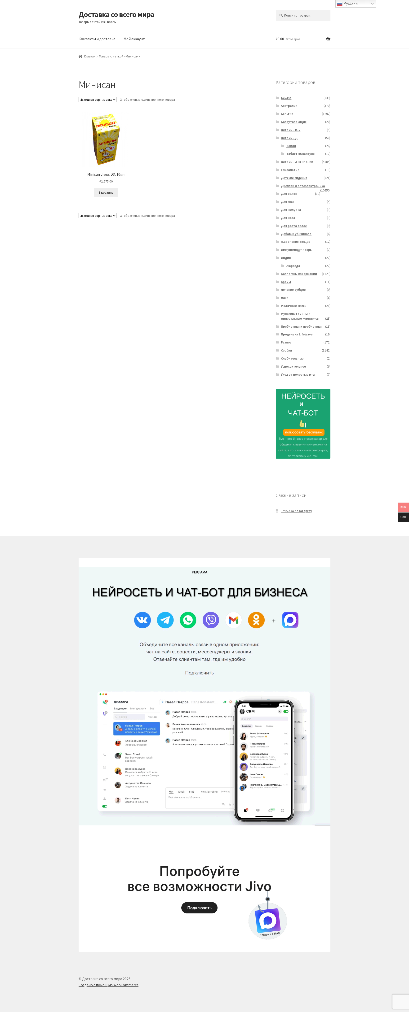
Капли (291, 146)
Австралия (289, 106)
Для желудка (291, 210)
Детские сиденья (294, 178)
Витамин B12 (290, 130)
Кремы (286, 282)
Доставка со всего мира (116, 14)
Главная (89, 56)
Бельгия (287, 114)
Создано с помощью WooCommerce (108, 984)
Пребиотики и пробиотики (301, 326)
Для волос (289, 193)
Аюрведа (293, 266)
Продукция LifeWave (296, 334)
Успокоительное (293, 366)
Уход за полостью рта (298, 374)
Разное (286, 342)
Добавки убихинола (296, 234)
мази (284, 297)
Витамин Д (289, 138)
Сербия (286, 350)
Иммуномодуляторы (296, 250)
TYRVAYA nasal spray (296, 511)
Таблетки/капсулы (300, 154)
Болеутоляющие (294, 122)
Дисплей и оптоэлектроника (303, 186)
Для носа (288, 218)
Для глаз (287, 202)
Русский (350, 3)
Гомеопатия (290, 170)
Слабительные (292, 358)
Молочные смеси (294, 306)
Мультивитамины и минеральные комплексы (300, 316)
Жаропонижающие (295, 241)
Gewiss (286, 98)
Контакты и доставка (97, 38)
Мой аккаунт (134, 38)
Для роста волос (294, 226)
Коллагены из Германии (299, 274)
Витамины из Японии (297, 162)
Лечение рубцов (293, 289)
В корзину (105, 192)
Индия (286, 258)
